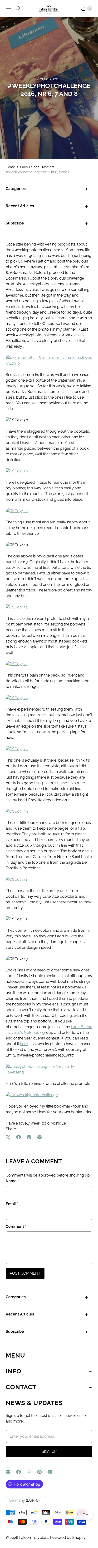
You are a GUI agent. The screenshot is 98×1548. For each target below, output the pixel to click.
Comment (16, 1226)
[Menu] (8, 8)
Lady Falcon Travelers (37, 167)
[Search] (18, 8)
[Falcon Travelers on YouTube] (53, 1472)
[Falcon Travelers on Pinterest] (42, 1472)
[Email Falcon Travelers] (11, 1472)
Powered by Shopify (68, 1537)
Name (12, 1181)
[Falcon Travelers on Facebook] (21, 1472)
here (24, 1044)
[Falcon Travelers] (49, 9)
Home (10, 167)
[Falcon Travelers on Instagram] (32, 1472)
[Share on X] (9, 1137)
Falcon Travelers (33, 1537)
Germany (24, 1500)
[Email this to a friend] (39, 1137)
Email (12, 1204)
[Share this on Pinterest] (29, 1137)
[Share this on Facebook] (18, 1137)
